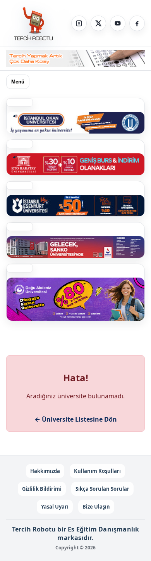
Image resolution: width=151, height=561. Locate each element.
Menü (17, 82)
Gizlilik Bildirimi (42, 488)
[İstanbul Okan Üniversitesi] (75, 123)
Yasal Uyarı (55, 506)
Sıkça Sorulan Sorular (102, 488)
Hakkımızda (45, 470)
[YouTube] (117, 23)
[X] (98, 23)
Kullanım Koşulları (97, 470)
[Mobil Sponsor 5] (75, 206)
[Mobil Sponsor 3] (75, 247)
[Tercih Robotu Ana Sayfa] (35, 23)
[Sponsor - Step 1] (75, 58)
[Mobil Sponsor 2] (75, 299)
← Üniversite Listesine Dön (75, 419)
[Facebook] (137, 23)
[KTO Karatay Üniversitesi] (75, 164)
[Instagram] (79, 23)
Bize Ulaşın (96, 506)
